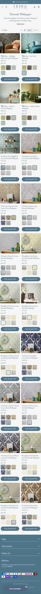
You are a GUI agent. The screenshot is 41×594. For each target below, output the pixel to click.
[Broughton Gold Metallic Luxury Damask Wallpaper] (24, 267)
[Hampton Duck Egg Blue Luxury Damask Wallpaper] (3, 167)
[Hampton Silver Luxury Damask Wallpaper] (8, 172)
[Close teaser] (26, 587)
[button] (15, 588)
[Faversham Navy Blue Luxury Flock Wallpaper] (3, 222)
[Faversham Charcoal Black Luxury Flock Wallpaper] (3, 217)
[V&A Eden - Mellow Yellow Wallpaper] (3, 67)
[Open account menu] (34, 7)
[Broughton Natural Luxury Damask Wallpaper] (24, 272)
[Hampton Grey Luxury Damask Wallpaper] (8, 167)
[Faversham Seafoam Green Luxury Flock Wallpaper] (8, 222)
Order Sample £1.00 (10, 79)
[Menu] (2, 7)
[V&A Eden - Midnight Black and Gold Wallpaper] (8, 67)
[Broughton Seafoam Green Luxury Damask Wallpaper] (29, 272)
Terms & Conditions (29, 587)
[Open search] (6, 7)
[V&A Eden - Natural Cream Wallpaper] (13, 67)
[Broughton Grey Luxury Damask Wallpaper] (29, 267)
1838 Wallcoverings (23, 584)
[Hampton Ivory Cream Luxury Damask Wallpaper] (13, 167)
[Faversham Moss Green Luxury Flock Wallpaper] (8, 217)
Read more (20, 24)
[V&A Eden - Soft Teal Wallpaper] (3, 73)
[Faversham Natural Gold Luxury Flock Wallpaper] (13, 217)
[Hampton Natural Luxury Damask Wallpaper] (3, 172)
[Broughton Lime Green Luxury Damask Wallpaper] (34, 267)
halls (24, 20)
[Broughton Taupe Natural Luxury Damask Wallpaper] (34, 272)
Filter (5, 30)
